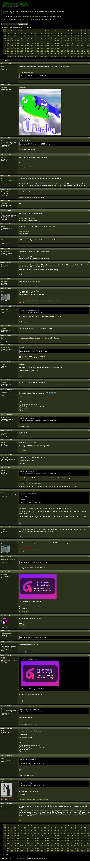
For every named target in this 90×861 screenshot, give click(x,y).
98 (68, 38)
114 (35, 41)
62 (35, 35)
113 (31, 41)
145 (51, 43)
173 (58, 46)
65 (45, 35)
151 (71, 43)
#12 (89, 262)
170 (48, 46)
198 (55, 48)
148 (61, 43)
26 (88, 30)
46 (68, 33)
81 (11, 38)
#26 (89, 467)
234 (88, 51)
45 (65, 33)
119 (52, 41)
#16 (89, 325)
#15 (89, 306)
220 (41, 51)
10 (35, 30)
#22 (89, 414)
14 (48, 30)
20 (68, 30)
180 (82, 46)
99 (72, 38)
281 (75, 56)
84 (21, 38)
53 (5, 35)
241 (25, 53)
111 (25, 41)
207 (85, 48)
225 (58, 51)
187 (18, 48)
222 (48, 51)
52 (88, 33)
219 (38, 51)
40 (48, 33)
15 (51, 30)
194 (41, 48)
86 (28, 38)
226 (61, 51)
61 (31, 35)
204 (75, 48)
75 (78, 35)
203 (71, 48)
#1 (89, 63)
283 (82, 56)
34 (28, 33)
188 (21, 48)
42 (55, 33)
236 (8, 53)
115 (38, 41)
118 (48, 41)
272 (45, 56)
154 (82, 43)
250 (55, 53)
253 (65, 53)
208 (88, 48)
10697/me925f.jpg (34, 562)
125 (71, 41)
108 (15, 41)
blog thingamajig (24, 611)
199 (58, 48)
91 (45, 38)
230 (75, 51)
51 (85, 33)
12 (41, 30)
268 (31, 56)
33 (25, 33)
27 (5, 33)
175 (65, 46)
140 (35, 43)
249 (51, 53)
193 (38, 48)
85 (25, 38)
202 (68, 48)
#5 (89, 175)
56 (15, 35)
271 (41, 56)
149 (65, 43)
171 (51, 46)
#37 (89, 728)
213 (18, 51)
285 (88, 56)
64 (41, 35)
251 (58, 53)
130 (88, 41)
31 (18, 33)
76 (82, 35)
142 (41, 43)
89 (38, 38)
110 (21, 41)
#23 (89, 430)
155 (85, 43)
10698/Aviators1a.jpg (35, 637)
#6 (89, 189)
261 (8, 56)
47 (72, 33)
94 (55, 38)
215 (25, 51)
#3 (89, 137)
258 (82, 53)
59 (25, 35)
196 (48, 48)
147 (58, 43)
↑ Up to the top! (4, 854)
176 (68, 46)
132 (8, 43)
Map (29, 232)
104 (88, 38)
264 (18, 56)
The (20, 232)
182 (88, 46)
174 (61, 46)
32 (21, 33)
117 (45, 41)
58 (21, 35)
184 (8, 48)
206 (82, 48)
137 (25, 43)
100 (75, 38)
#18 (89, 344)
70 (61, 35)
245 (38, 53)
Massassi (24, 232)
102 (82, 38)
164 (28, 46)
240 (21, 53)
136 (21, 43)
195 (45, 48)
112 (28, 41)
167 (38, 46)
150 (68, 43)
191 (31, 48)
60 (28, 35)
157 (5, 46)
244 (35, 53)
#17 (89, 335)
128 (82, 41)
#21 (89, 389)
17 (58, 30)
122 (61, 41)
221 (45, 51)
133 (11, 43)
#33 (89, 631)
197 (51, 48)
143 (45, 43)
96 (61, 38)
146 (55, 43)
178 (75, 46)
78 (88, 35)
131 (5, 43)
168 (41, 46)
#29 (89, 540)
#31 (89, 571)
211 (11, 51)
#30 (89, 556)
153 (78, 43)
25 (85, 30)
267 (28, 56)
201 (65, 48)
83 (18, 38)
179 (78, 46)
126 (75, 41)
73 (72, 35)
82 (15, 38)
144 (48, 43)
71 (65, 35)
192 (35, 48)
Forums (5, 27)
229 (71, 51)
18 (61, 30)
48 (75, 33)
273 (48, 56)
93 (51, 38)
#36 (89, 705)
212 (15, 51)
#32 (89, 615)
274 (51, 56)
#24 (89, 439)
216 (28, 51)
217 (31, 51)
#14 (89, 288)
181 (85, 46)
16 (55, 30)
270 (38, 56)
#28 (89, 526)
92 (48, 38)
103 (85, 38)
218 (35, 51)
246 (41, 53)
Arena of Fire (23, 483)
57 (18, 35)
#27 (89, 490)
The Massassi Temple (40, 858)
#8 (89, 210)
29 (11, 33)
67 (51, 35)
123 (65, 41)
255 (71, 53)
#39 (89, 779)
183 (5, 48)
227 (65, 51)
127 (78, 41)
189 (25, 48)
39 (45, 33)
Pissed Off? (22, 451)
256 (75, 53)
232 (82, 51)
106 (8, 41)
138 (28, 43)
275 (55, 56)
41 (51, 33)
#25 (89, 454)
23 (78, 30)
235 (5, 53)
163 (25, 46)
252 (61, 53)
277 (61, 56)
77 (85, 35)
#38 (89, 755)
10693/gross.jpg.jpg (34, 144)
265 (21, 56)
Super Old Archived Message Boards (29, 16)
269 (35, 56)
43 (58, 33)
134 (15, 43)
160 (15, 46)
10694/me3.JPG (33, 351)
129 (85, 41)
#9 (89, 223)
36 (35, 33)
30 (15, 33)
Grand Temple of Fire (35, 483)
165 (31, 46)
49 (78, 33)
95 (58, 38)
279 (68, 56)
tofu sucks (22, 625)
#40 (89, 803)
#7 (89, 201)
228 (68, 51)
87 (31, 38)
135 (18, 43)
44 (61, 33)
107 (11, 41)
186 (15, 48)
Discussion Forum (16, 27)
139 (31, 43)
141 (38, 43)
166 (35, 46)
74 (75, 35)
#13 (89, 278)
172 (55, 46)
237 (11, 53)
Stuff (20, 376)
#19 (89, 361)
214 (21, 51)
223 (51, 51)
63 (38, 35)
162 (21, 46)
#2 (89, 85)
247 (45, 53)
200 (61, 48)
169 (45, 46)
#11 (89, 249)
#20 (89, 379)
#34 (89, 642)
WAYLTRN (52, 226)
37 (38, 33)
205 (78, 48)
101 (78, 38)
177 (71, 46)
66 (48, 35)
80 (8, 38)
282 (78, 56)
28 (8, 33)
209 (5, 51)
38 (41, 33)
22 (75, 30)
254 (68, 53)
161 (18, 46)
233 (85, 51)
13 (45, 30)
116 (42, 41)
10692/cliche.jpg (33, 76)
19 (65, 30)
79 (5, 38)
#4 (89, 154)
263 (15, 56)
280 (71, 56)
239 (18, 53)
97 (65, 38)
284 (85, 56)
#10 (89, 237)
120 (55, 41)
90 (41, 38)
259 (85, 53)
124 (68, 41)
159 (11, 46)
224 (55, 51)
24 (82, 30)
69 (58, 35)
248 (48, 53)
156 (88, 43)
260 (88, 53)
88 (35, 38)
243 (31, 53)
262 (11, 56)
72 (68, 35)
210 (8, 51)
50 (82, 33)
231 (78, 51)
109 (18, 41)
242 (28, 53)
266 (25, 56)
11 (38, 30)
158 (8, 46)
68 (55, 35)
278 (65, 56)
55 (11, 35)
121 (58, 41)
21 (72, 30)
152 (75, 43)
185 (11, 48)
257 (78, 53)
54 (8, 35)
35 (31, 33)
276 (58, 56)
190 (28, 48)
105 (5, 41)
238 (15, 53)
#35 (89, 655)
